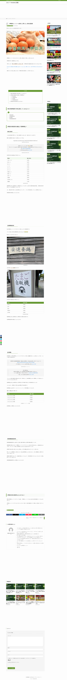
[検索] (60, 0)
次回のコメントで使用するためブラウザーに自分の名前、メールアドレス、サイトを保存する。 (22, 658)
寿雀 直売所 (14, 96)
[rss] (59, 0)
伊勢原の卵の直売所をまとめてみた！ (17, 101)
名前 (9, 647)
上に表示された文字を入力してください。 (14, 662)
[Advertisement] (33, 11)
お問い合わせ (32, 677)
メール (9, 651)
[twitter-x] (19, 547)
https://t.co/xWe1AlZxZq (21, 362)
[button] (9, 514)
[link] (17, 547)
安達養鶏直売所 (14, 97)
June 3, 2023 (31, 374)
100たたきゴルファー (10, 534)
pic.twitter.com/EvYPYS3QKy (29, 362)
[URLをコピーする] (41, 514)
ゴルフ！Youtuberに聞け (12, 2)
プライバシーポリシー (38, 677)
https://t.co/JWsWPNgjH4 (26, 148)
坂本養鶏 (13, 98)
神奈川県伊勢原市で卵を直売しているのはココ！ (19, 93)
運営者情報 (27, 677)
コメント (9, 635)
